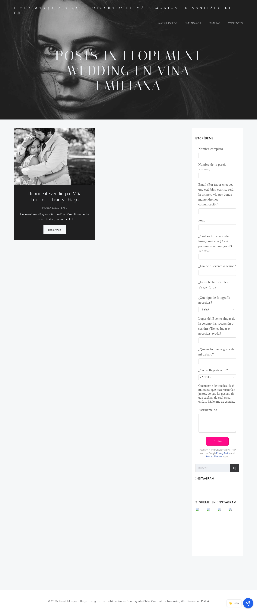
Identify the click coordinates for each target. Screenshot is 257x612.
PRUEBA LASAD (50, 207)
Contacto (235, 23)
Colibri (205, 601)
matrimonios (167, 23)
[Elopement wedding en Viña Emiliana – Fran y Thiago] (54, 156)
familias (215, 23)
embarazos (193, 23)
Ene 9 (64, 207)
